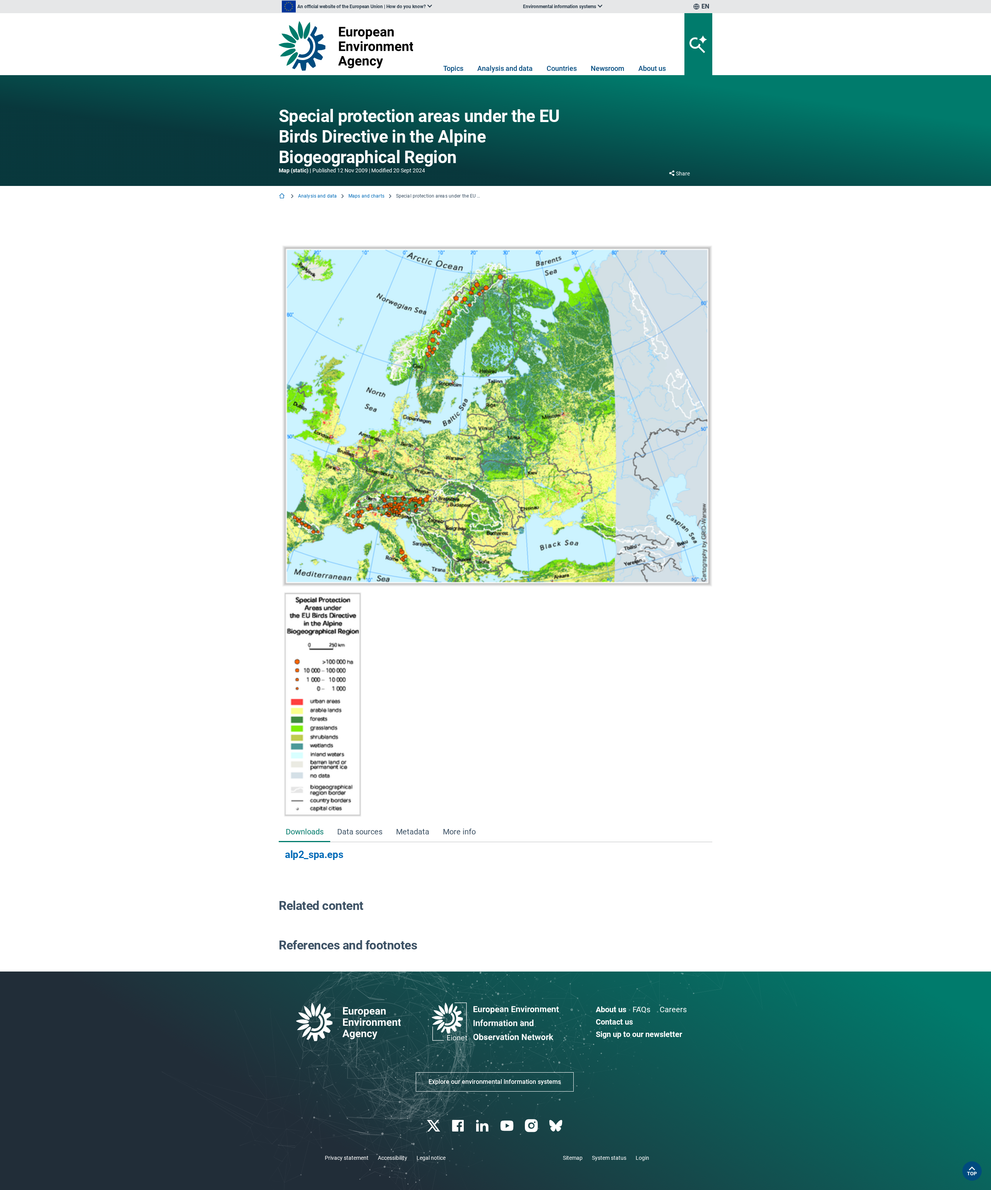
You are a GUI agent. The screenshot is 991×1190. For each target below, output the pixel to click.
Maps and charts (366, 196)
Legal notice (431, 1158)
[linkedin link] (483, 1126)
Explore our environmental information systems (495, 1081)
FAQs (641, 1009)
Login (642, 1158)
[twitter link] (434, 1126)
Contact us (614, 1022)
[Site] (349, 46)
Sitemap (573, 1158)
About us (652, 68)
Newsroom (607, 68)
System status (609, 1158)
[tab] (304, 833)
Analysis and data (505, 68)
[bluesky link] (556, 1126)
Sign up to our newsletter (639, 1034)
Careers (673, 1009)
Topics (453, 68)
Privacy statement (347, 1158)
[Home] (282, 197)
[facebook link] (459, 1126)
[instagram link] (532, 1126)
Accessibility (392, 1158)
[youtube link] (508, 1126)
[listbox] (357, 6)
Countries (562, 68)
